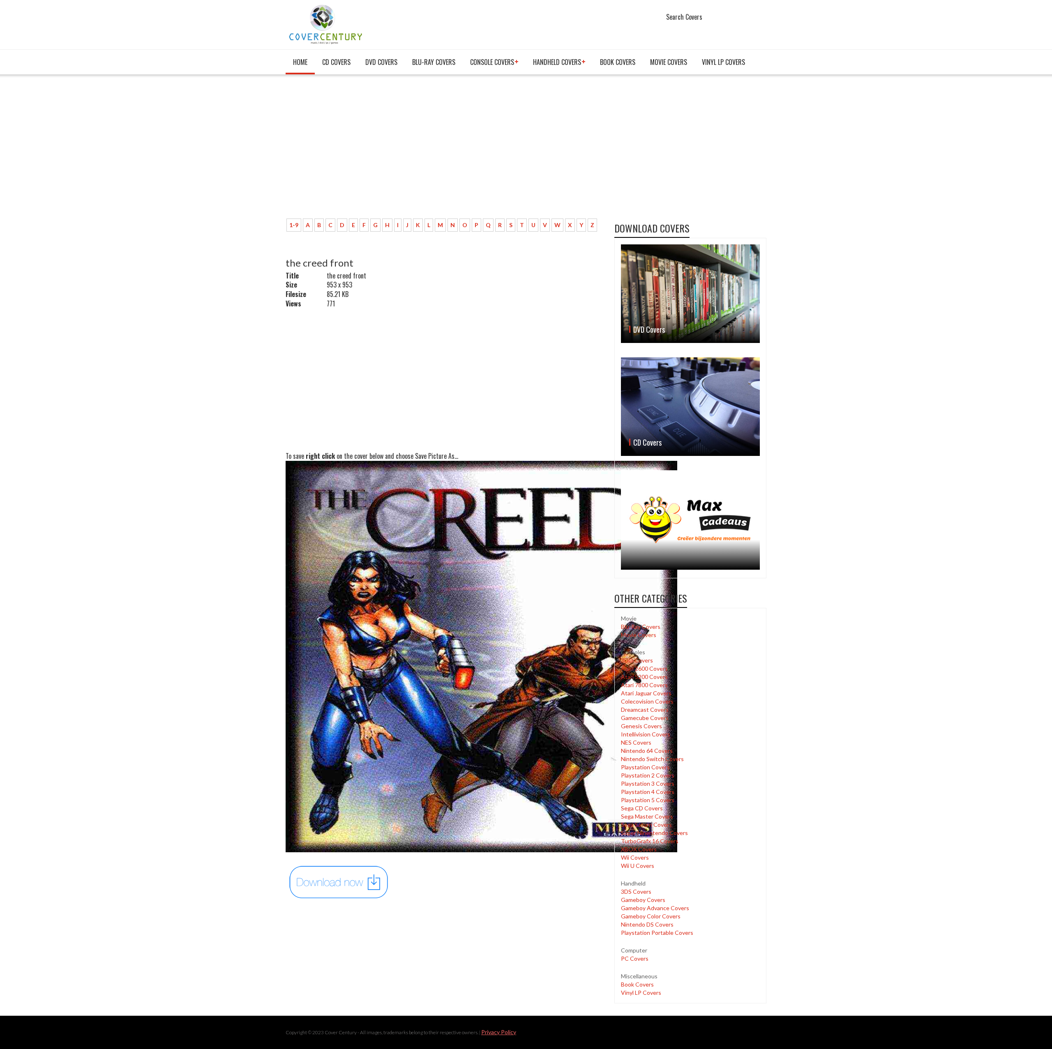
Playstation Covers (645, 767)
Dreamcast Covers (645, 709)
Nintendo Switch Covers (652, 758)
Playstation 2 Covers (647, 775)
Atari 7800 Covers (644, 684)
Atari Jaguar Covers (646, 693)
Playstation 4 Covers (647, 791)
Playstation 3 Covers (647, 783)
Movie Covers (668, 62)
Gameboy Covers (643, 899)
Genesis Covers (641, 725)
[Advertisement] (444, 150)
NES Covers (636, 742)
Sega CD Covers (642, 808)
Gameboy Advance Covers (655, 907)
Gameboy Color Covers (651, 916)
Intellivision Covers (645, 734)
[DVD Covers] (690, 293)
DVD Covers (381, 62)
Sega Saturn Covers (646, 824)
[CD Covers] (690, 406)
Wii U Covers (637, 865)
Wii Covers (635, 857)
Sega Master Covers (647, 816)
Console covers (492, 62)
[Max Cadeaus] (690, 519)
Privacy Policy (498, 1031)
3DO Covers (637, 660)
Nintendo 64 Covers (647, 750)
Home (300, 62)
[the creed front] (339, 881)
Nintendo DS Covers (647, 924)
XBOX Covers (639, 849)
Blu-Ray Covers (433, 62)
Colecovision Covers (647, 701)
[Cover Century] (326, 24)
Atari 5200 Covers (644, 676)
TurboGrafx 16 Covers (649, 840)
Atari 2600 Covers (644, 668)
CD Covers (336, 62)
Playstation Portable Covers (657, 932)
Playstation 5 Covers (647, 799)
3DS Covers (636, 891)
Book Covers (617, 62)
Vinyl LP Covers (723, 62)
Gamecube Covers (645, 717)
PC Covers (634, 958)
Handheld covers (557, 62)
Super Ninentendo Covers (654, 832)
